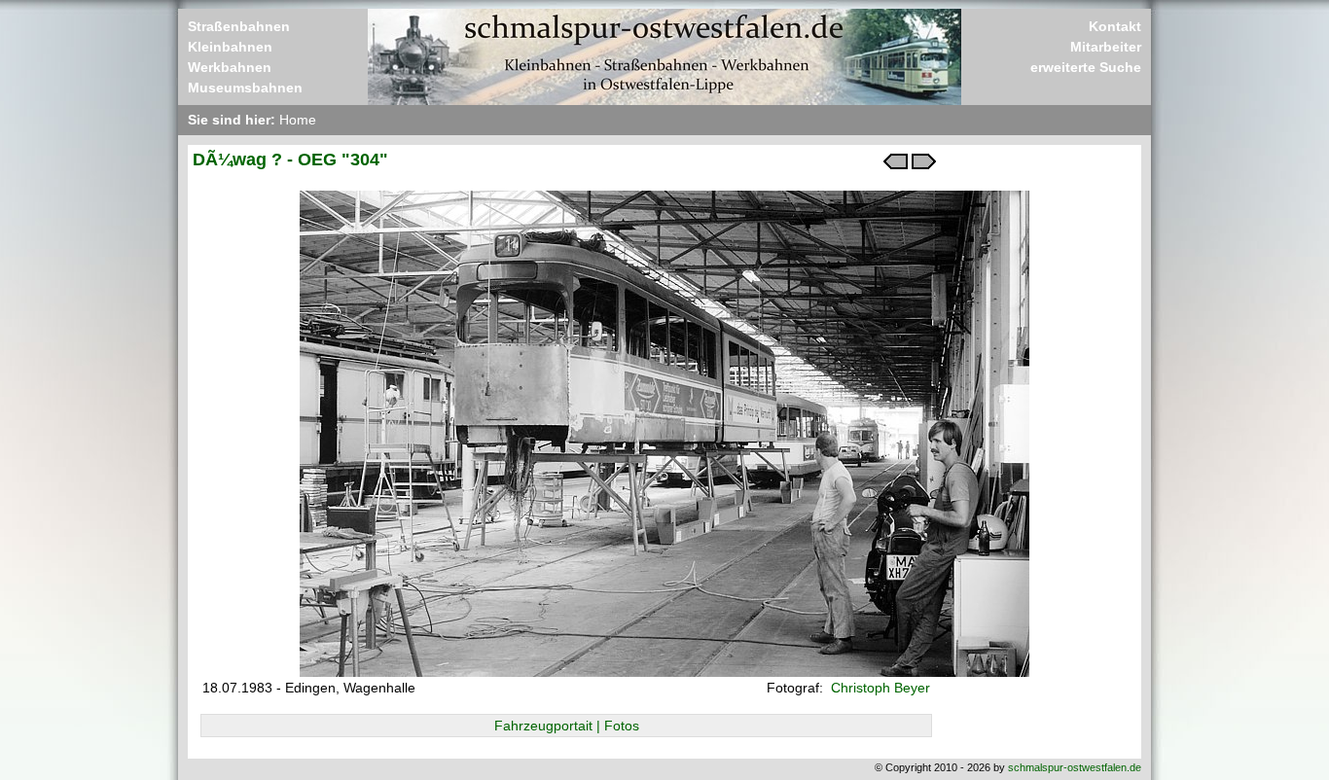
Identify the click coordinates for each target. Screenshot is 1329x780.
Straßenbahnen (239, 26)
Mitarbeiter (1105, 46)
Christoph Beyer (878, 687)
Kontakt (1115, 26)
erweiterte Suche (1085, 67)
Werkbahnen (229, 67)
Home (297, 119)
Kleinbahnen (230, 46)
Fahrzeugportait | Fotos (566, 725)
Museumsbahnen (245, 87)
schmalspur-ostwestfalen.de (1074, 767)
